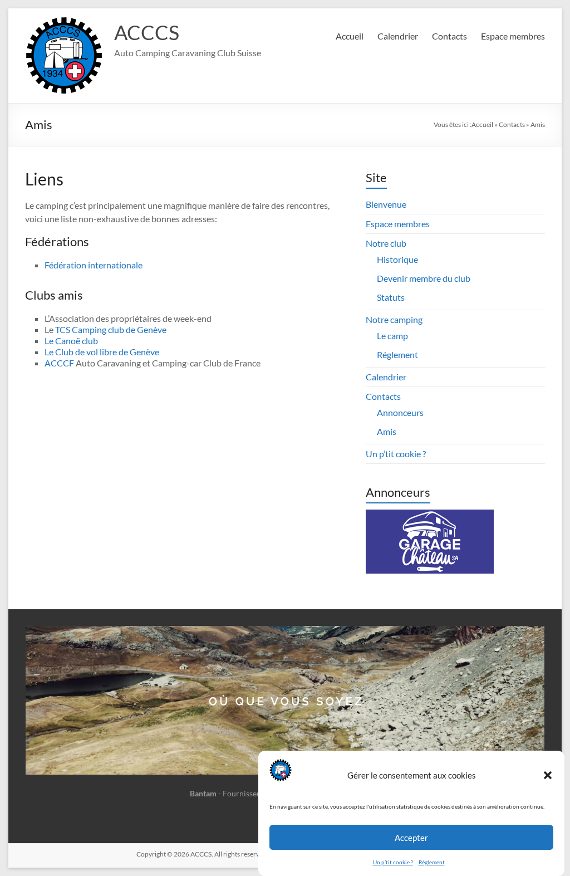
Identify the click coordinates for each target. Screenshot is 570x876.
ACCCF (59, 363)
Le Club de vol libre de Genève (102, 351)
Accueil (349, 36)
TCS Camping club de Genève (110, 329)
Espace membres (513, 36)
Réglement (432, 862)
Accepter (411, 838)
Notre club (386, 243)
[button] (547, 775)
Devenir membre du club (423, 278)
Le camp (392, 335)
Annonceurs (400, 412)
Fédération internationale (93, 265)
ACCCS (146, 32)
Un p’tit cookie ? (393, 862)
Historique (397, 259)
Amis (386, 431)
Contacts (449, 36)
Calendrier (397, 36)
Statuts (391, 297)
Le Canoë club (71, 340)
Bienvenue (386, 204)
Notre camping (394, 319)
